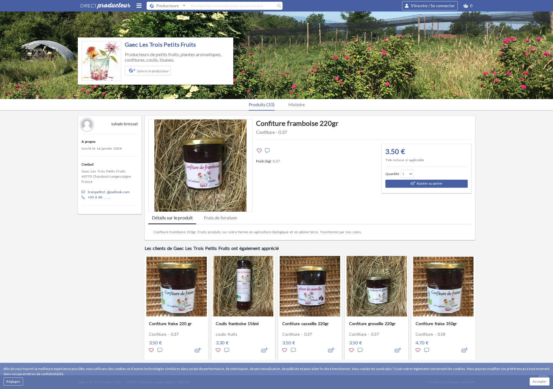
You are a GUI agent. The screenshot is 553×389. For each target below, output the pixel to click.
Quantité (392, 174)
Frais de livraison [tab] (220, 217)
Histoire (296, 104)
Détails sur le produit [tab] (172, 217)
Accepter (540, 381)
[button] (467, 5)
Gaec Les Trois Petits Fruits (160, 44)
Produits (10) (261, 104)
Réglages (13, 381)
